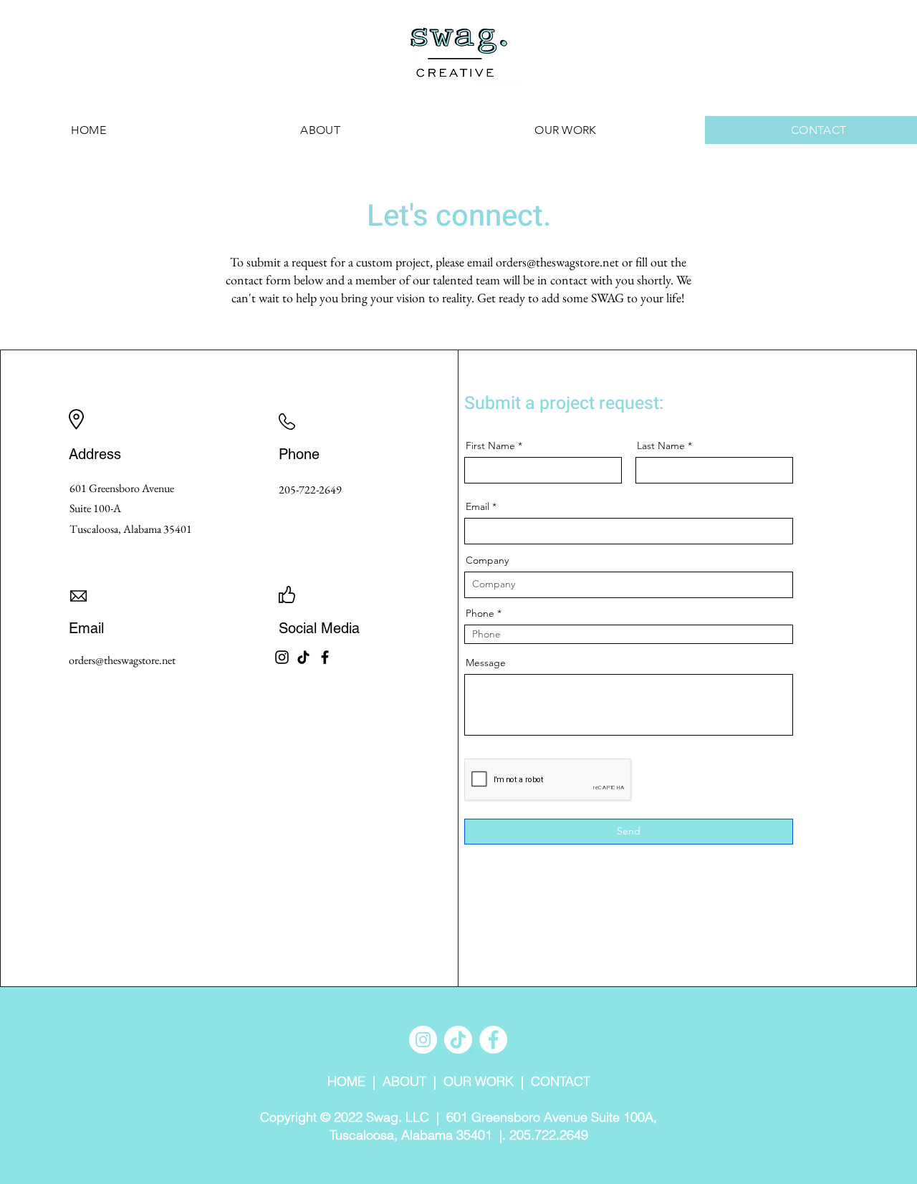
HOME (346, 1081)
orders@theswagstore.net (557, 262)
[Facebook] (325, 657)
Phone (480, 613)
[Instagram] (282, 657)
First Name (490, 446)
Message (486, 663)
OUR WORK (478, 1081)
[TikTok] (303, 657)
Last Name (661, 446)
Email (477, 506)
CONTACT (560, 1081)
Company (487, 560)
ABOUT (404, 1081)
